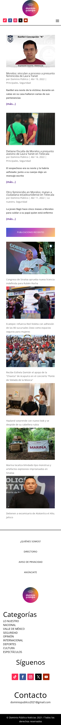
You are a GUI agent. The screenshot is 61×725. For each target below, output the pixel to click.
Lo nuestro (11, 621)
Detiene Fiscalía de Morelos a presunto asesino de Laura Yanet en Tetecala (30, 152)
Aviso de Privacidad (30, 561)
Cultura (9, 648)
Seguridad (25, 82)
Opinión (8, 636)
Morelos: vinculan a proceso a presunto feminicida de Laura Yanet (30, 75)
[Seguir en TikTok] (5, 20)
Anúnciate (30, 572)
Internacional (13, 640)
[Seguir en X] (20, 20)
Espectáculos (12, 652)
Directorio (30, 551)
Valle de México (14, 629)
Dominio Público (19, 79)
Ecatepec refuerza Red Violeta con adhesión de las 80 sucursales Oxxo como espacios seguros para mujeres (30, 327)
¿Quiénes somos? (30, 541)
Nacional (9, 625)
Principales (12, 82)
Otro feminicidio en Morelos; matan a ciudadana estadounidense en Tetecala (30, 193)
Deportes (9, 644)
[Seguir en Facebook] (10, 20)
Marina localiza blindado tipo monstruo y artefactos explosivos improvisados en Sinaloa (28, 469)
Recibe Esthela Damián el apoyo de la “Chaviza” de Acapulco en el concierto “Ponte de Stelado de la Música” (30, 376)
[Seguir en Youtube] (26, 20)
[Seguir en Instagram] (15, 20)
